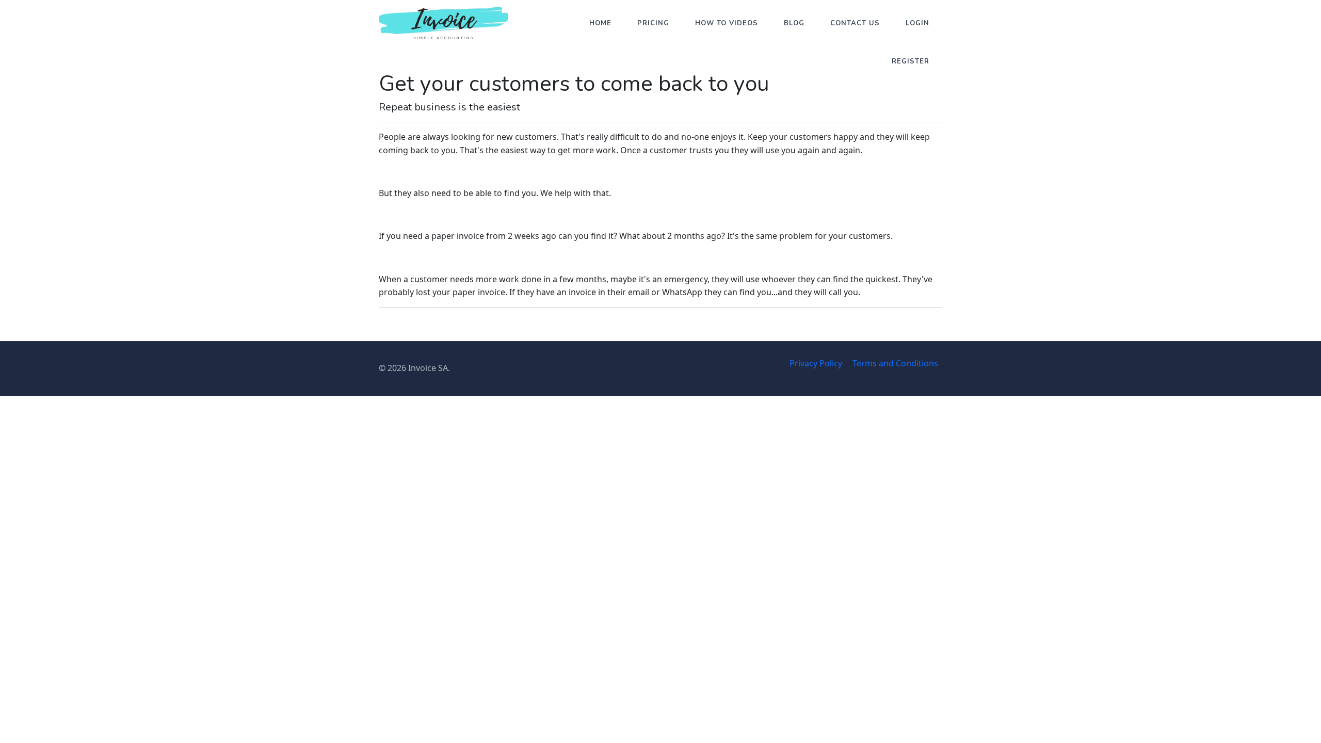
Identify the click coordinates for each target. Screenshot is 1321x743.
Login (917, 23)
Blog (794, 23)
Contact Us (855, 23)
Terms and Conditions (895, 363)
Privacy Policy (816, 363)
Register (910, 61)
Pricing (653, 23)
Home (600, 23)
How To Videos (726, 23)
